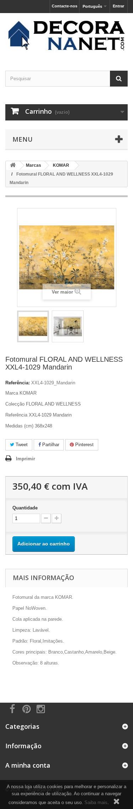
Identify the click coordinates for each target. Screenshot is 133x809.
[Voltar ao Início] (13, 165)
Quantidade (25, 507)
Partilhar (50, 444)
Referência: (17, 382)
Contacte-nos (64, 6)
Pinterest (84, 444)
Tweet (21, 444)
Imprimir (25, 458)
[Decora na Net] (66, 35)
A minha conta (27, 765)
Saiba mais (95, 802)
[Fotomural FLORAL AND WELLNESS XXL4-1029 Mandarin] (33, 326)
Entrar (118, 6)
